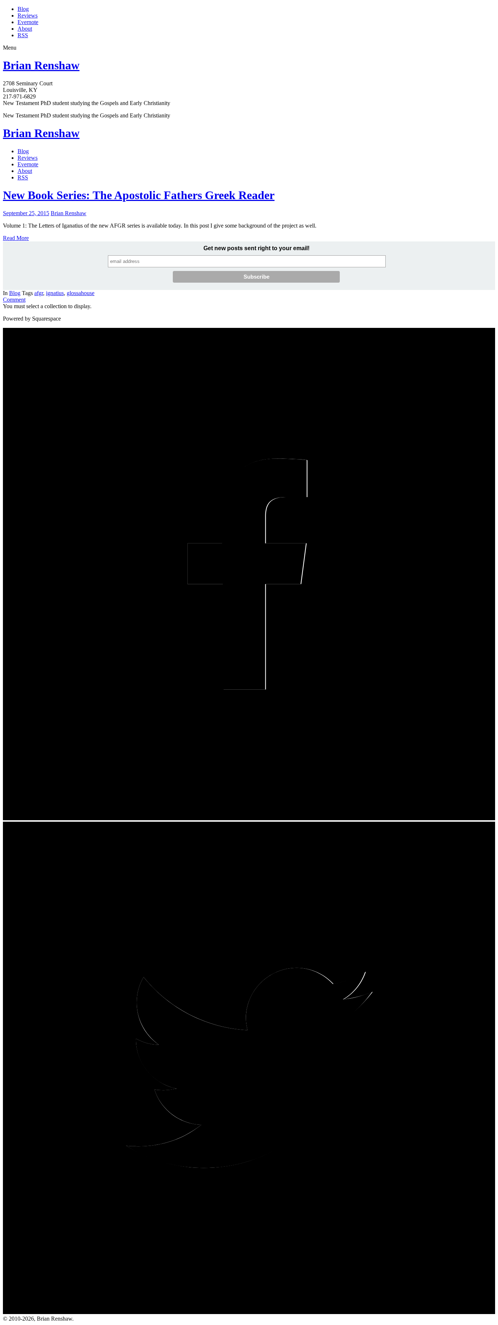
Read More (16, 238)
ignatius (55, 293)
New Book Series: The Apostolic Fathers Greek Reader (139, 195)
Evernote (27, 22)
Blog (23, 9)
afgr (38, 293)
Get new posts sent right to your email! (256, 248)
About (24, 29)
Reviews (27, 15)
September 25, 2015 (26, 213)
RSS (22, 35)
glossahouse (80, 293)
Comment (14, 300)
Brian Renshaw (41, 65)
